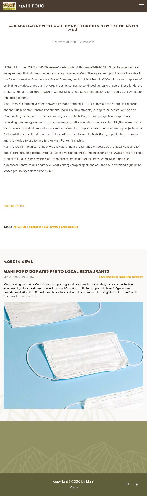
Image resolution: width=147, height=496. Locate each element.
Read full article (14, 206)
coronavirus (112, 277)
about (73, 227)
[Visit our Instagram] (127, 484)
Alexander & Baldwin (40, 227)
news (18, 227)
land (63, 227)
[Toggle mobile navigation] (141, 6)
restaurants (125, 277)
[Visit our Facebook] (137, 484)
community (137, 277)
